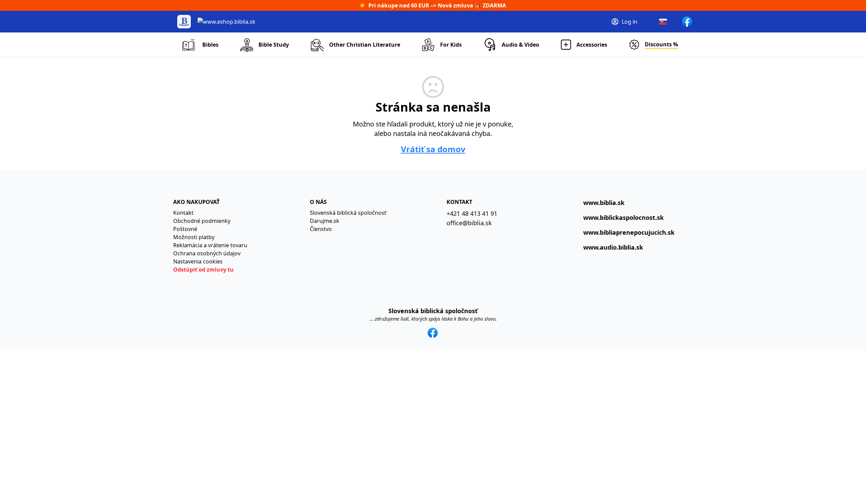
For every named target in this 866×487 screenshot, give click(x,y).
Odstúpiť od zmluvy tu (203, 269)
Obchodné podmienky (201, 221)
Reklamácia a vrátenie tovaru (210, 245)
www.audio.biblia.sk (613, 247)
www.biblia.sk (603, 203)
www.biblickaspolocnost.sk (623, 217)
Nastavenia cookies (198, 261)
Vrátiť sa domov (433, 149)
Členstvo (321, 229)
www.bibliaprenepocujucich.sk (629, 232)
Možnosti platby (193, 237)
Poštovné (185, 229)
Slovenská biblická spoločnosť (348, 212)
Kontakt (183, 212)
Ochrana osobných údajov (207, 253)
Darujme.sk (324, 221)
